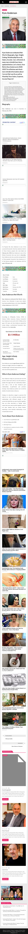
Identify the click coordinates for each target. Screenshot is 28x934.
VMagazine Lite (14, 932)
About (4, 930)
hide (18, 83)
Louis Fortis (5, 869)
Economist (5, 755)
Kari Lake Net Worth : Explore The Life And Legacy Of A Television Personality (14, 919)
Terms (12, 930)
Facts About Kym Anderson (9, 100)
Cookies (16, 930)
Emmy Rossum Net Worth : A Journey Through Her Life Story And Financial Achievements (14, 911)
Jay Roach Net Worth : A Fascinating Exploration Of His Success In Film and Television (14, 915)
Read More (5, 799)
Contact (8, 930)
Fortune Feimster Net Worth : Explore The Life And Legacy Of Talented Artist (13, 924)
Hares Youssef (5, 830)
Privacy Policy (22, 930)
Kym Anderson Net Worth (9, 97)
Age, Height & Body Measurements (10, 98)
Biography (5, 96)
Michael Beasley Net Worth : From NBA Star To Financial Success (13, 906)
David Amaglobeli (6, 790)
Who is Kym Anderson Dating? (10, 99)
